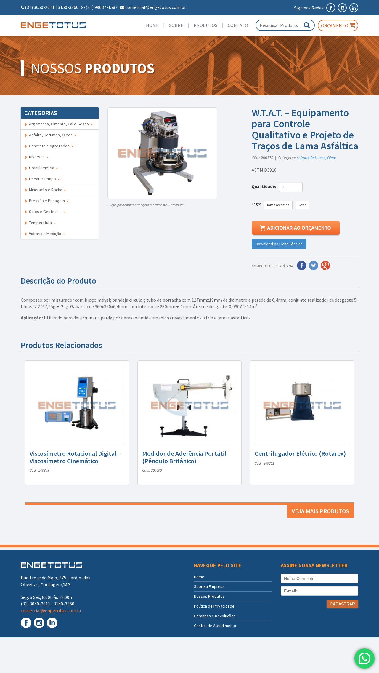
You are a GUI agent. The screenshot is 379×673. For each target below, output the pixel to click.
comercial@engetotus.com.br (155, 7)
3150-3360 (68, 7)
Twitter (313, 265)
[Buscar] (306, 25)
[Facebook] (331, 8)
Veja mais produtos (320, 511)
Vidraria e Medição (44, 233)
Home (152, 25)
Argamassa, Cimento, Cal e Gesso (58, 124)
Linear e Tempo (42, 178)
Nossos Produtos (209, 596)
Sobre (176, 25)
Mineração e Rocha (45, 189)
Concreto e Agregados (48, 145)
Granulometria (41, 167)
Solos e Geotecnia (44, 211)
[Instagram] (343, 8)
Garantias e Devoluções (215, 615)
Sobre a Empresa (209, 586)
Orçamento (335, 25)
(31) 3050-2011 (39, 7)
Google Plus (325, 265)
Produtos (205, 25)
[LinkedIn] (353, 8)
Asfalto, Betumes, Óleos (50, 135)
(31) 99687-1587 (102, 7)
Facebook (301, 265)
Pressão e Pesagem (46, 200)
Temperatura (40, 222)
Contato (238, 25)
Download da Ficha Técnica (279, 244)
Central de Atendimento (215, 625)
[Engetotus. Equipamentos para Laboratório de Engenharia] (60, 25)
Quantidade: (265, 186)
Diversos (36, 156)
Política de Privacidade (214, 606)
